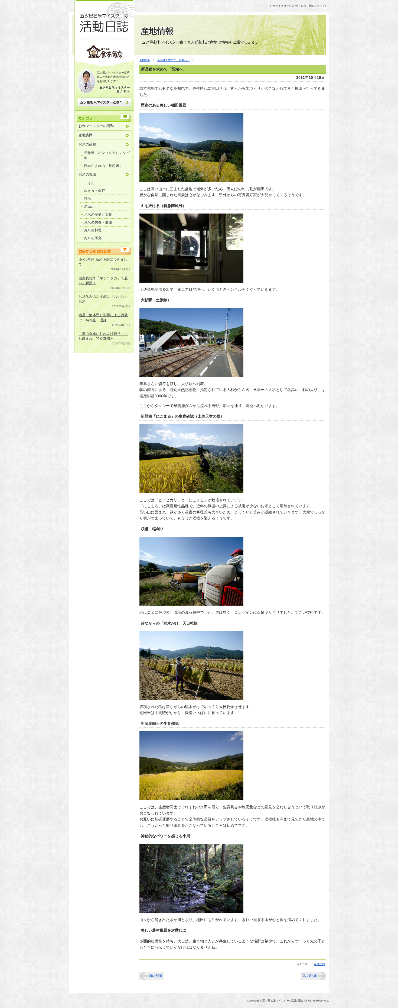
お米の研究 (93, 238)
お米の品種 (87, 144)
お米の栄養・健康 (98, 222)
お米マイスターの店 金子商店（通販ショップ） (299, 5)
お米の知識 (87, 174)
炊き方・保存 (94, 191)
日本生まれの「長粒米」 (103, 166)
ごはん (89, 183)
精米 (87, 198)
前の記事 (156, 976)
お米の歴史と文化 (98, 214)
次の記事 (310, 976)
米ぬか (89, 206)
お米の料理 (93, 230)
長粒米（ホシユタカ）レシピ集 (107, 155)
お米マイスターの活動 (96, 126)
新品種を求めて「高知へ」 (173, 60)
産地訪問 (86, 135)
